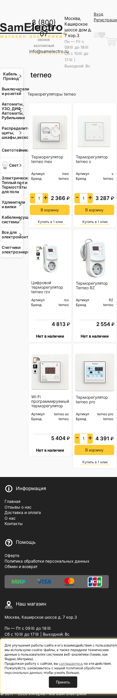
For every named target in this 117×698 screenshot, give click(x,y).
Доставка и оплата (23, 512)
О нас (10, 518)
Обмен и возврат (21, 566)
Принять (63, 682)
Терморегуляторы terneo (52, 94)
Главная (12, 501)
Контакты (14, 523)
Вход (98, 14)
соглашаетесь (71, 663)
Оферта (12, 555)
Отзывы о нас (18, 507)
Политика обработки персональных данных (47, 561)
